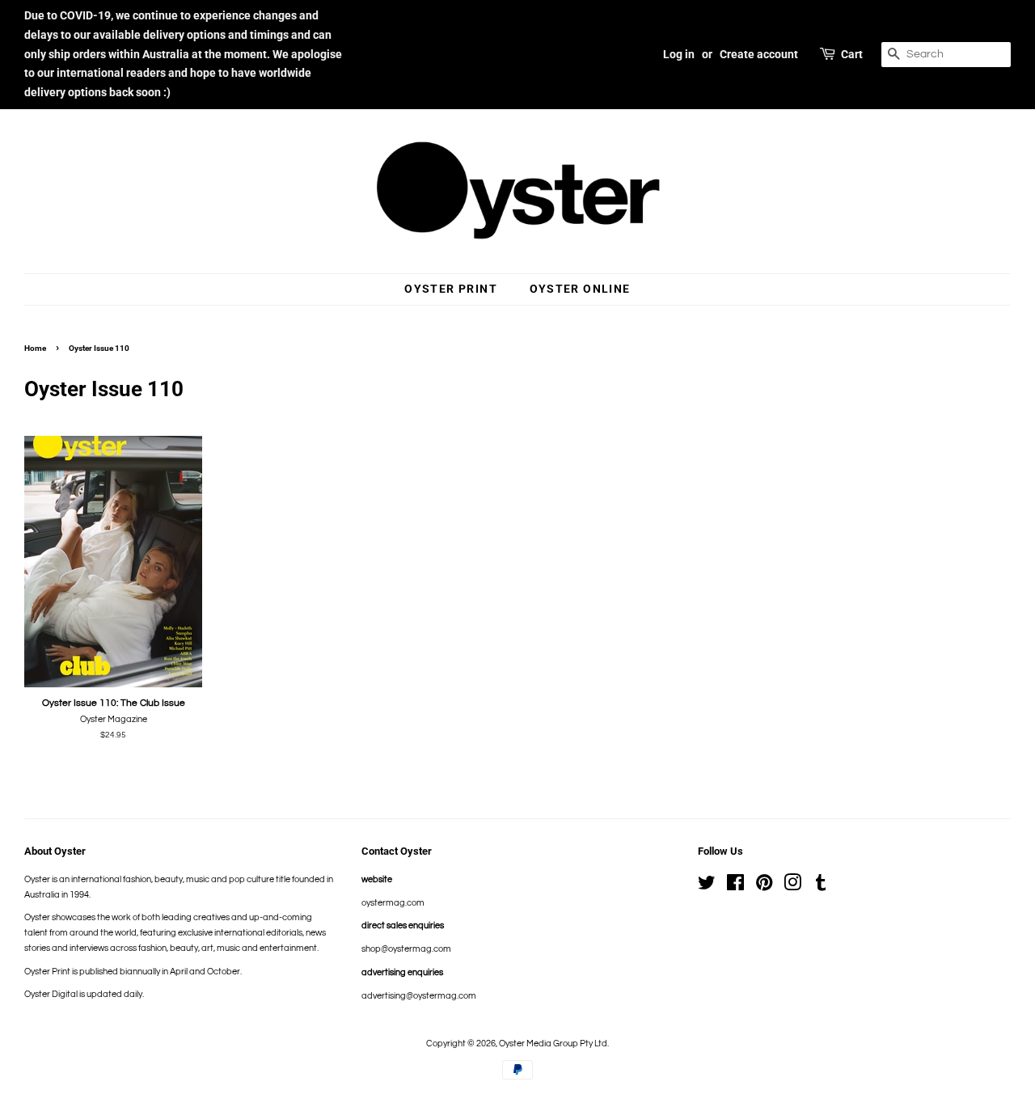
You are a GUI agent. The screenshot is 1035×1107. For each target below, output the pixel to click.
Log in (679, 54)
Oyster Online (580, 288)
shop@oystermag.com (406, 948)
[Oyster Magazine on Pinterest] (764, 886)
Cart (852, 54)
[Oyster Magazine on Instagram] (792, 886)
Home (35, 348)
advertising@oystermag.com (418, 995)
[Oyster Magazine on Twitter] (707, 886)
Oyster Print (450, 288)
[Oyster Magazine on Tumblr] (821, 886)
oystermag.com (393, 902)
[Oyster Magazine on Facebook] (735, 886)
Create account (759, 54)
